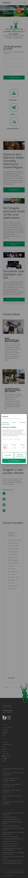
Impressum (17, 439)
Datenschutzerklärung (7, 439)
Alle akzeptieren (14, 460)
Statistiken (14, 444)
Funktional (5, 444)
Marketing (22, 444)
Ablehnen (8, 455)
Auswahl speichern (20, 455)
